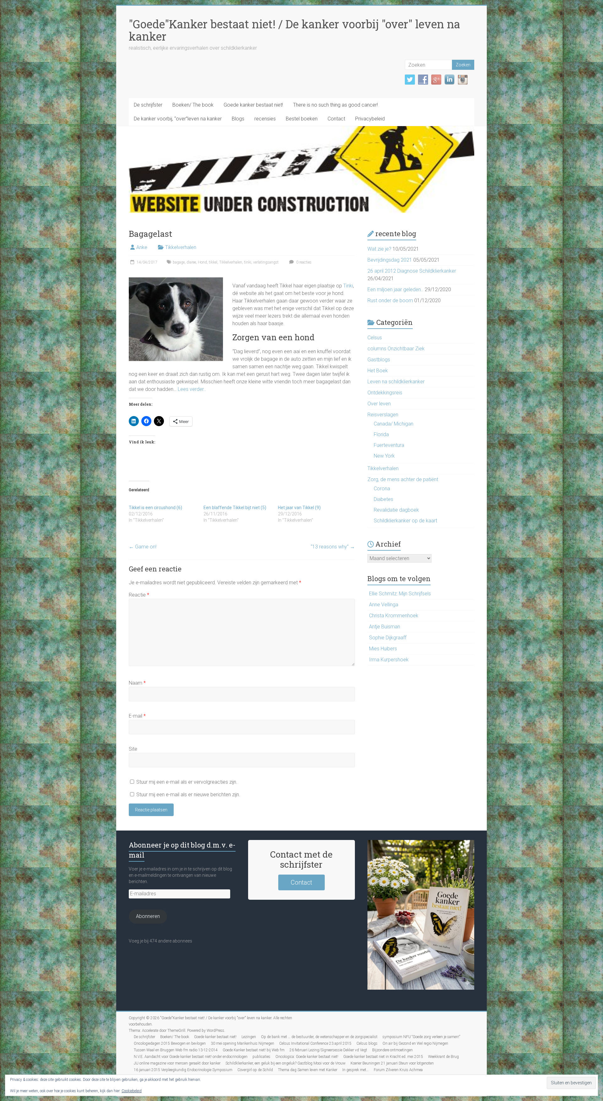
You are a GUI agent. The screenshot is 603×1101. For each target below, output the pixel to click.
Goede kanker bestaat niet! (253, 105)
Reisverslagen (382, 415)
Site (133, 749)
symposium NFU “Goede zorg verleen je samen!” (421, 1037)
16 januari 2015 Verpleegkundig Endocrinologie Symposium (183, 1070)
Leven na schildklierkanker (396, 382)
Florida (381, 434)
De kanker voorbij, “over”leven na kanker (178, 119)
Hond (202, 262)
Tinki (347, 286)
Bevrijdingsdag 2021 (389, 260)
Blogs (238, 119)
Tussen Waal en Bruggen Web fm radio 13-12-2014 (176, 1050)
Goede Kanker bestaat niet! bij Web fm (254, 1050)
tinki (247, 262)
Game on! (142, 547)
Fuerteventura (389, 445)
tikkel (213, 262)
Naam (137, 683)
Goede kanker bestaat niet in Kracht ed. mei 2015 (383, 1056)
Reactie (139, 595)
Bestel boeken (302, 119)
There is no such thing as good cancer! (335, 105)
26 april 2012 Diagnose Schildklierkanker (411, 271)
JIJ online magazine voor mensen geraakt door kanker (177, 1063)
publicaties (261, 1056)
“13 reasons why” (333, 547)
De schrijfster (148, 105)
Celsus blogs (367, 1043)
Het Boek (377, 371)
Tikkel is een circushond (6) (155, 507)
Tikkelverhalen (180, 247)
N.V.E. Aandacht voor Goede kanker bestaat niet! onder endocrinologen (190, 1056)
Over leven (379, 404)
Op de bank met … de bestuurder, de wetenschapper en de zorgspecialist (319, 1037)
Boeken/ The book (193, 105)
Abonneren (148, 916)
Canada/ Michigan (393, 424)
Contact (336, 119)
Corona (382, 489)
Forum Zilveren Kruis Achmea (398, 1070)
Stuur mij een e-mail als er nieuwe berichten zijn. (188, 795)
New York (384, 456)
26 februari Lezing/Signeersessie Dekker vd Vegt (328, 1050)
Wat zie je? (379, 249)
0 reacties (303, 262)
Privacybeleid (370, 119)
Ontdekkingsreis (384, 393)
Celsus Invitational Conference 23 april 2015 (315, 1043)
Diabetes (383, 499)
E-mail (137, 716)
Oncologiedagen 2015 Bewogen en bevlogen (170, 1043)
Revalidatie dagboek (396, 510)
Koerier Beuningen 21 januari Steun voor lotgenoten (392, 1063)
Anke (141, 247)
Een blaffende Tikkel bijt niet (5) (235, 507)
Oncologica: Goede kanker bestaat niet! (306, 1056)
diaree (191, 262)
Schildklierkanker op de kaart (405, 521)
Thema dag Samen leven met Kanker (307, 1070)
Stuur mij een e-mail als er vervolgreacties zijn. (186, 782)
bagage (179, 262)
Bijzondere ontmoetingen (392, 1050)
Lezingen (249, 1037)
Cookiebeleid (132, 1091)
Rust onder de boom (390, 300)
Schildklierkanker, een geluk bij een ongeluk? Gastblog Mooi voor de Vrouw (285, 1063)
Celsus (374, 338)
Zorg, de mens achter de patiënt (402, 479)
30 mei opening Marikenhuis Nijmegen (242, 1043)
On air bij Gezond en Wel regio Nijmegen (415, 1043)
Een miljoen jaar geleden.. (395, 289)
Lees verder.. (192, 389)
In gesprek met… (355, 1070)
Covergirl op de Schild (255, 1070)
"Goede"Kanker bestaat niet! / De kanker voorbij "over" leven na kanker (294, 30)
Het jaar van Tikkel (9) (299, 507)
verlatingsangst (266, 262)
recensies (265, 119)
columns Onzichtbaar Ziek (396, 349)
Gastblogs (378, 360)
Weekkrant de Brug (443, 1056)
